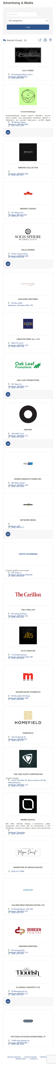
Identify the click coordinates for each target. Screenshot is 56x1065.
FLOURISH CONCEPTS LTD (28, 987)
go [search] (29, 27)
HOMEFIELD (28, 733)
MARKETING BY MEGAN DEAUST (28, 867)
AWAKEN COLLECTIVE (28, 168)
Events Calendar (31, 1057)
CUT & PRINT (28, 71)
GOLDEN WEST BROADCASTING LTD (28, 905)
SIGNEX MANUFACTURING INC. (28, 479)
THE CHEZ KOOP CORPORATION (28, 774)
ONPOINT (28, 430)
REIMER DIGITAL (28, 820)
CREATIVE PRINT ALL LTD (28, 339)
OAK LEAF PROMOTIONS (28, 380)
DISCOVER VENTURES (28, 299)
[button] (4, 40)
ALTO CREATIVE (28, 651)
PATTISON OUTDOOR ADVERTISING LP (28, 1037)
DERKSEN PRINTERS (28, 946)
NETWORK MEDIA (28, 520)
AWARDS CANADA (28, 209)
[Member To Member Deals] (8, 134)
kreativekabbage (28, 112)
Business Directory (14, 1057)
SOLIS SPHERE (28, 250)
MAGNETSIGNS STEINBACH (28, 692)
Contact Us (34, 1059)
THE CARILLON (28, 610)
